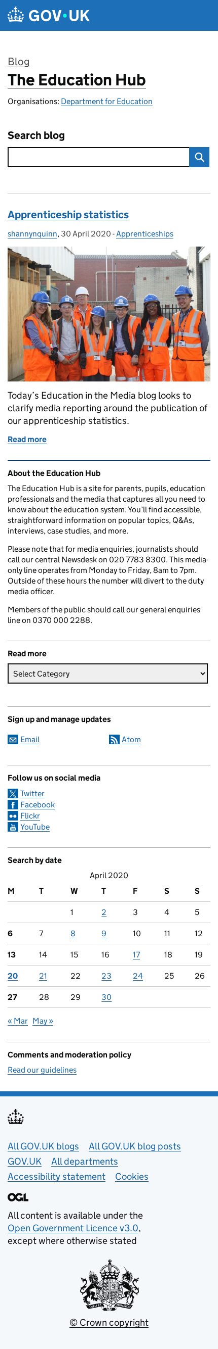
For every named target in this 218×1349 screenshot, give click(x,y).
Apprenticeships (144, 233)
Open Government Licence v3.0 (73, 1228)
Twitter (32, 793)
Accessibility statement (56, 1176)
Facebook (37, 804)
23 (106, 976)
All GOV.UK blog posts (135, 1146)
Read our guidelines (42, 1070)
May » (42, 1021)
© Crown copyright (109, 1322)
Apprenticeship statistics (68, 214)
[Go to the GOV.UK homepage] (49, 15)
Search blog (36, 135)
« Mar (18, 1021)
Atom (131, 739)
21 (43, 976)
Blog (18, 61)
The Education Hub (77, 80)
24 (138, 976)
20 (13, 976)
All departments (84, 1161)
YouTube (35, 827)
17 (136, 954)
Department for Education (107, 101)
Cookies (132, 1176)
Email (30, 739)
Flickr (30, 816)
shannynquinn (32, 233)
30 (106, 997)
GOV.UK (25, 1161)
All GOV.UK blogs (43, 1146)
